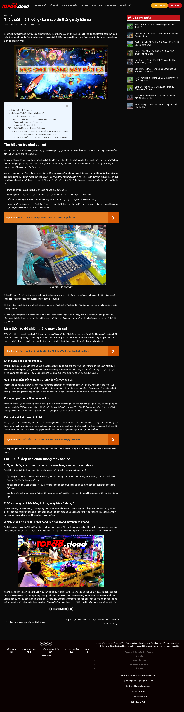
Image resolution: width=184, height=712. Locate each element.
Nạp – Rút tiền (69, 5)
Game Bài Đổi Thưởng (144, 652)
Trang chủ (40, 5)
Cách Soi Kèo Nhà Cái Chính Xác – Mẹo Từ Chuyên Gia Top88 (154, 88)
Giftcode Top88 (107, 5)
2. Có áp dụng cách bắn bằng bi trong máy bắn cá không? (35, 134)
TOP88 (99, 643)
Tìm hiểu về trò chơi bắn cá (20, 110)
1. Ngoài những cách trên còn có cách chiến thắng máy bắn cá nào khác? (40, 131)
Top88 (38, 341)
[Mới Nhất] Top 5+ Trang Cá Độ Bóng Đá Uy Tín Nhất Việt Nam (156, 79)
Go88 (144, 660)
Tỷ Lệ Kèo (139, 656)
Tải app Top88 (88, 5)
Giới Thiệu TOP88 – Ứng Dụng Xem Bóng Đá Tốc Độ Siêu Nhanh (155, 70)
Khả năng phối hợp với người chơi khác (27, 122)
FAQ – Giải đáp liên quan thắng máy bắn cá (26, 128)
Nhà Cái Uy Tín (139, 664)
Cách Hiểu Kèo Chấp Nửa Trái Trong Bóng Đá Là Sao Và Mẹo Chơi (157, 43)
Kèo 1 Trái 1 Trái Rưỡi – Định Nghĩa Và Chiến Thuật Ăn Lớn (155, 25)
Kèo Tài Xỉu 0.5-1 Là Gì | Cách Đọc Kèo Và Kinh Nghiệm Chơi (156, 34)
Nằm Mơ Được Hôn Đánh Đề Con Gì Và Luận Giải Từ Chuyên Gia (155, 96)
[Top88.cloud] (15, 5)
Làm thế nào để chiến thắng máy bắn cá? (26, 113)
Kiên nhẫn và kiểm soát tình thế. (24, 125)
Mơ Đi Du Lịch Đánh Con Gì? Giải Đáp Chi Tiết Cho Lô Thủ (156, 105)
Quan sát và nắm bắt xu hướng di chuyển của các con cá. (34, 119)
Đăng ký (54, 5)
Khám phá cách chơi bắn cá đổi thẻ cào (26, 622)
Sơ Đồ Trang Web (138, 702)
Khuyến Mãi (126, 5)
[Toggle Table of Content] (66, 106)
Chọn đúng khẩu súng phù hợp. (24, 116)
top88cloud (34, 25)
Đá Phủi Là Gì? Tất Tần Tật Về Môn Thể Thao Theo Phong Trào (156, 61)
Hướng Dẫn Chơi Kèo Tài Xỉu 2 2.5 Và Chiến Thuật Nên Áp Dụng (155, 52)
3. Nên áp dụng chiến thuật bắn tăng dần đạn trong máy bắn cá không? (40, 137)
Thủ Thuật (8, 16)
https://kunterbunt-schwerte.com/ (141, 675)
